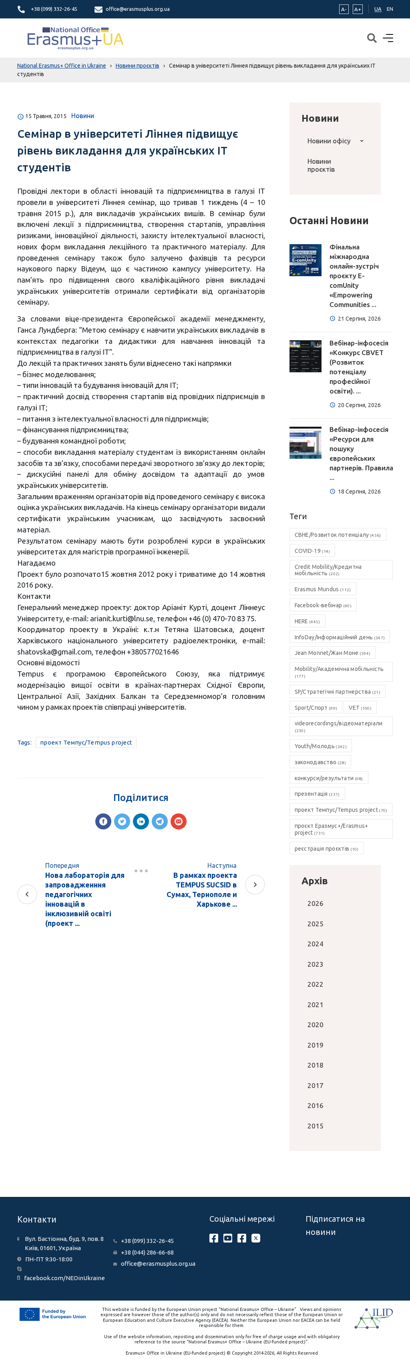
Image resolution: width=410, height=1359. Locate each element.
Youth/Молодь (321, 746)
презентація (317, 794)
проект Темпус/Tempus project (86, 742)
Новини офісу (329, 141)
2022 (316, 984)
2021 (316, 1004)
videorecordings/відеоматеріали (339, 726)
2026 (316, 903)
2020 (316, 1024)
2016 (316, 1105)
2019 (316, 1045)
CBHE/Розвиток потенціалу (338, 535)
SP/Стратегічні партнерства (337, 692)
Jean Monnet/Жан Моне (333, 653)
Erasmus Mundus (323, 589)
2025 (316, 923)
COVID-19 (312, 551)
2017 (316, 1085)
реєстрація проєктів (327, 848)
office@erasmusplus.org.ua (138, 9)
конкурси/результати (329, 778)
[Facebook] (103, 821)
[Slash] (141, 871)
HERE (307, 621)
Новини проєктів (321, 165)
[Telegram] (160, 821)
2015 (316, 1126)
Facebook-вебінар (323, 605)
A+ (357, 9)
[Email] (179, 821)
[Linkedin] (141, 821)
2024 (316, 943)
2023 (316, 964)
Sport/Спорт (316, 708)
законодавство (320, 762)
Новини (82, 115)
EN (390, 9)
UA (378, 9)
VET (360, 708)
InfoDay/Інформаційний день (340, 637)
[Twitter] (122, 821)
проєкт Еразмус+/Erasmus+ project (331, 829)
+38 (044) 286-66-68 (147, 1252)
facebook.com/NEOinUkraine (64, 1278)
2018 (316, 1065)
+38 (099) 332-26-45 (54, 9)
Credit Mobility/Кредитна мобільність (328, 570)
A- (344, 9)
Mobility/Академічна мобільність (339, 672)
